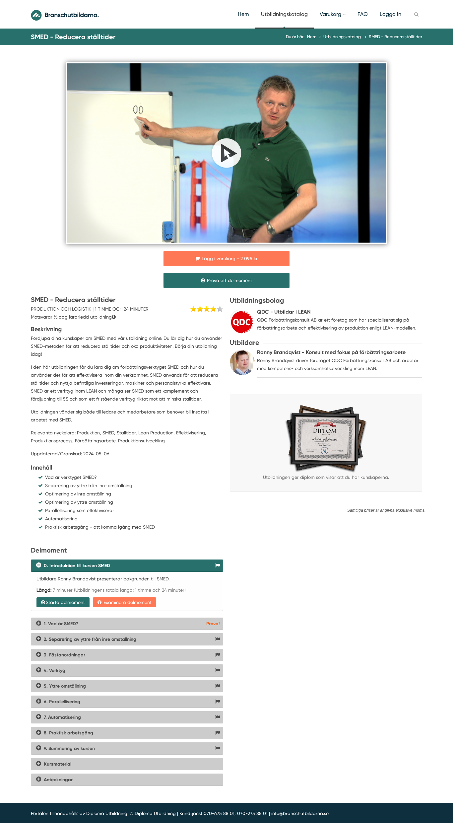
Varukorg (330, 14)
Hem (243, 14)
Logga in (390, 14)
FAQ (362, 14)
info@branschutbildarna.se (300, 813)
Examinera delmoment (127, 602)
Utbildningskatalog (284, 14)
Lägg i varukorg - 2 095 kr (229, 258)
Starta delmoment (65, 602)
